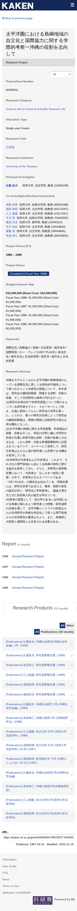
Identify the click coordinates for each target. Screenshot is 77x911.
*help (31, 284)
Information (9, 859)
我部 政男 (12, 204)
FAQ (5, 872)
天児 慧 (10, 217)
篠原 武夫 (12, 222)
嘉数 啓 (10, 231)
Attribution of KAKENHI (16, 892)
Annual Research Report (28, 556)
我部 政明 (12, 209)
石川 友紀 (12, 226)
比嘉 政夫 (12, 185)
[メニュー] (72, 5)
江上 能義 (12, 213)
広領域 (10, 147)
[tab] (40, 607)
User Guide (9, 866)
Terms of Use (10, 885)
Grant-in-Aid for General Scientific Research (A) (35, 109)
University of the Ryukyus (22, 166)
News (5, 879)
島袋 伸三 (12, 235)
